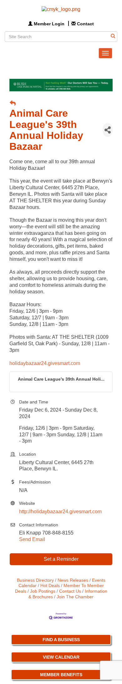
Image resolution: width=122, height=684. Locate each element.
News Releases (73, 580)
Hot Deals (50, 585)
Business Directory (35, 580)
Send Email (32, 539)
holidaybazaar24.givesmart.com (44, 363)
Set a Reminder (61, 559)
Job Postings (42, 591)
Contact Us (70, 591)
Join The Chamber (75, 597)
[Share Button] (108, 130)
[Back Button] (13, 104)
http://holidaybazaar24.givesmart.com (60, 511)
